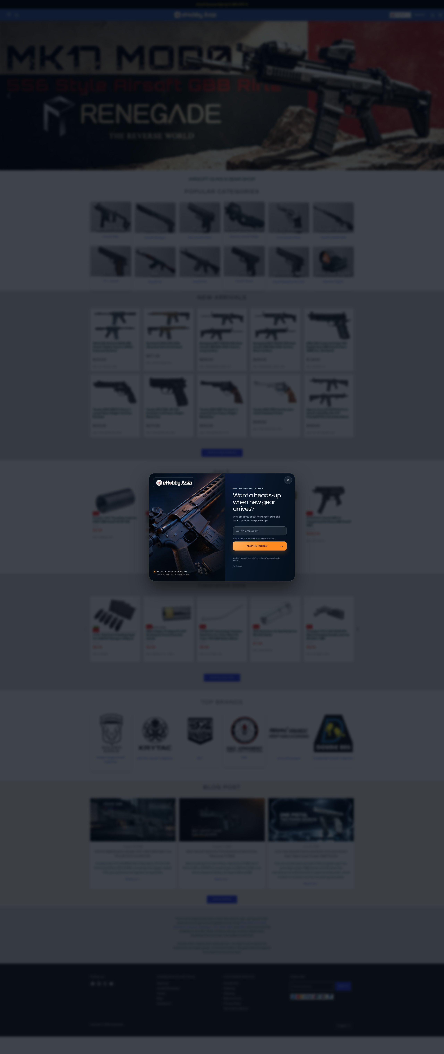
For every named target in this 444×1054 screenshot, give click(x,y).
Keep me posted (257, 546)
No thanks (237, 566)
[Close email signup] (288, 480)
